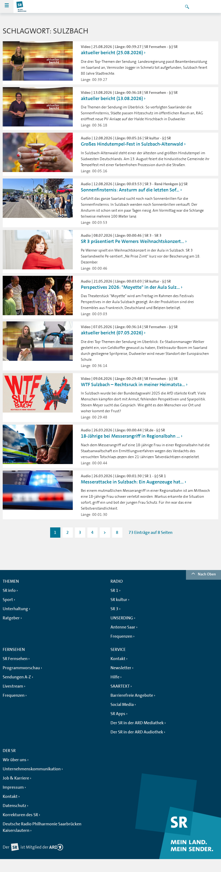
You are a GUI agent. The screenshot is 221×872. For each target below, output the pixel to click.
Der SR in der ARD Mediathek (137, 723)
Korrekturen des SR (20, 815)
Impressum (13, 787)
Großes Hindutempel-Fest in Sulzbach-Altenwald (132, 144)
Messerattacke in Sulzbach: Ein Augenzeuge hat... (132, 482)
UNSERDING (121, 618)
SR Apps (117, 713)
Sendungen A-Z (17, 677)
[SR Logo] (21, 6)
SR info (9, 590)
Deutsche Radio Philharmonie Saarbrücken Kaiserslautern (42, 827)
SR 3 (114, 609)
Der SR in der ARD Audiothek (136, 732)
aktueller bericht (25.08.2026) (112, 52)
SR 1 (114, 590)
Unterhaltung (15, 609)
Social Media (122, 704)
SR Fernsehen (15, 658)
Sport (8, 599)
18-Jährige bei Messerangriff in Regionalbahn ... (130, 436)
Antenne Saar (122, 627)
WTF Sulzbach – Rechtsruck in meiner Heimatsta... (133, 384)
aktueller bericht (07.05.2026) (112, 332)
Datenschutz (14, 805)
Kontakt (117, 658)
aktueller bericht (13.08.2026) (112, 98)
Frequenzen (121, 636)
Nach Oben (207, 574)
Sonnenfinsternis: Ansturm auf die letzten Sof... (130, 190)
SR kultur (118, 599)
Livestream (13, 686)
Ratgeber (11, 618)
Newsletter (120, 668)
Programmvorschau (21, 668)
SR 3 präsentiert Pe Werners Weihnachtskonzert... (132, 241)
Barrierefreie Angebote (131, 695)
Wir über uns (14, 760)
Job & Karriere (16, 778)
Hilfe (114, 677)
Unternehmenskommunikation (32, 769)
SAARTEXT (120, 686)
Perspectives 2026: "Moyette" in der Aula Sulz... (130, 287)
